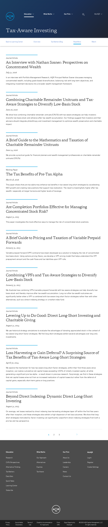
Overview (37, 42)
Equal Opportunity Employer (69, 524)
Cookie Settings (93, 467)
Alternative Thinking (13, 467)
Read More (77, 42)
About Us (66, 458)
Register (90, 462)
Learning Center (11, 485)
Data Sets (9, 476)
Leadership (67, 462)
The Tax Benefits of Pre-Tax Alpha (34, 174)
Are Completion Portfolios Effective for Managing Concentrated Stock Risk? (46, 209)
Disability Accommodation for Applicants (44, 524)
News (65, 472)
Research (9, 458)
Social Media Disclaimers (19, 524)
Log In (89, 458)
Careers (66, 467)
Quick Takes (10, 481)
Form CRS (58, 524)
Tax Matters (10, 472)
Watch (94, 42)
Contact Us (67, 476)
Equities (39, 467)
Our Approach (41, 458)
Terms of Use (30, 524)
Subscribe (9, 490)
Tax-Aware (40, 472)
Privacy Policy (7, 524)
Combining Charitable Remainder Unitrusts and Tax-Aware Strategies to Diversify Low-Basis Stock (50, 101)
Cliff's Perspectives (13, 462)
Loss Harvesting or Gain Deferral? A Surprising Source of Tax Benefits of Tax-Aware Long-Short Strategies (52, 355)
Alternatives (41, 462)
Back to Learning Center (14, 42)
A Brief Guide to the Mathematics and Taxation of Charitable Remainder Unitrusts (47, 142)
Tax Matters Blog (57, 42)
